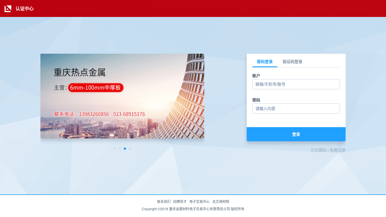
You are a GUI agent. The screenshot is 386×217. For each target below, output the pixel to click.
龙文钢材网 (220, 201)
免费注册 (338, 150)
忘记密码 (318, 150)
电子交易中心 (199, 201)
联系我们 (164, 201)
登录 (296, 134)
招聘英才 (180, 201)
